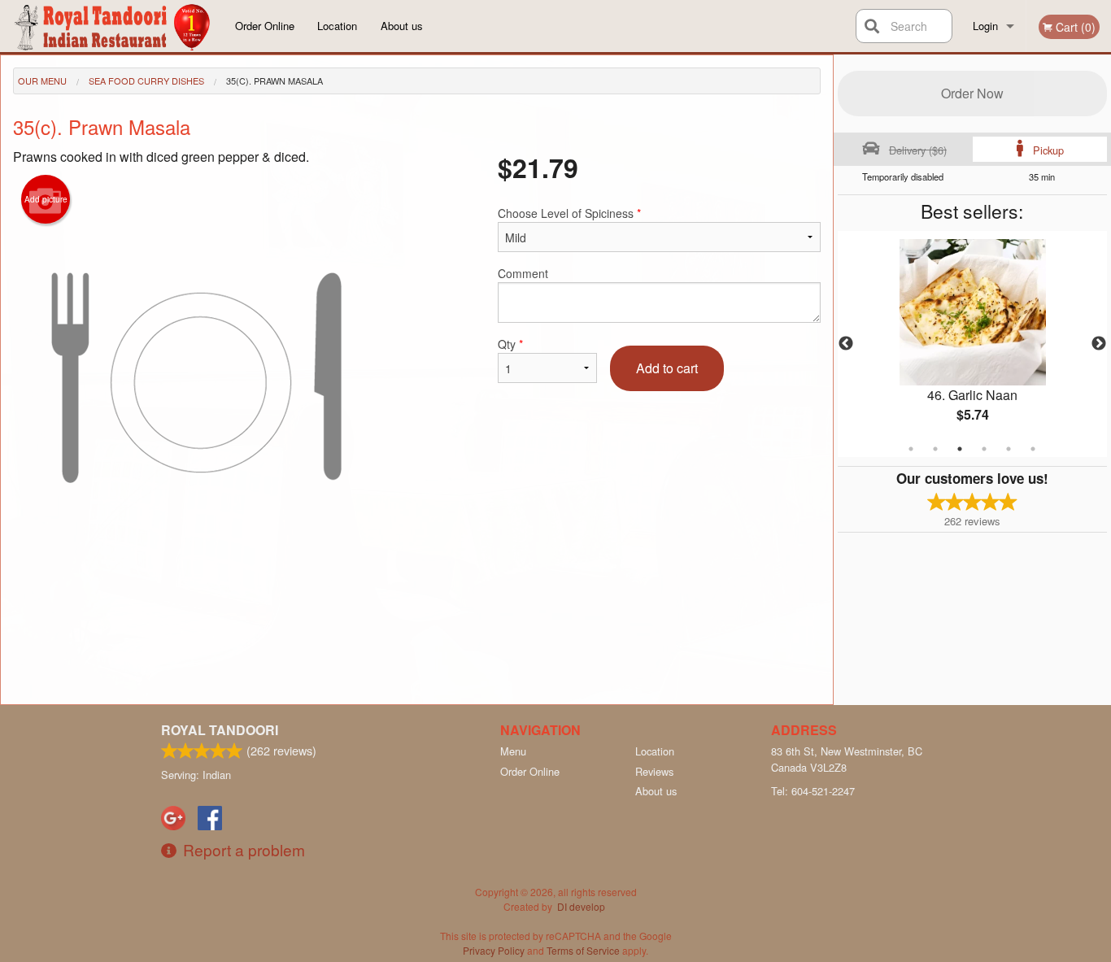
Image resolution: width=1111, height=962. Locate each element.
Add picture (46, 199)
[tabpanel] (973, 344)
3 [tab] (960, 449)
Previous (846, 344)
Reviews (654, 771)
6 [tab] (1033, 449)
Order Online (264, 25)
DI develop (581, 906)
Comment (523, 273)
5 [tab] (1008, 449)
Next (1099, 344)
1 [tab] (911, 449)
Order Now (972, 93)
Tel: (813, 791)
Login (985, 25)
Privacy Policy (494, 950)
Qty (510, 344)
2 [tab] (935, 449)
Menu (513, 751)
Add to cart (667, 368)
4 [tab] (984, 449)
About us (402, 25)
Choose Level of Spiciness (569, 213)
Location (337, 25)
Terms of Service (583, 950)
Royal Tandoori (219, 729)
